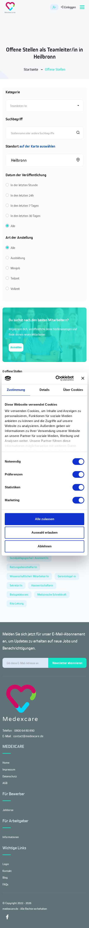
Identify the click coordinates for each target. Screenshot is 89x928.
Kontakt (7, 871)
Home (5, 762)
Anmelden (16, 347)
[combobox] (44, 106)
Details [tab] (45, 389)
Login (5, 864)
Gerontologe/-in (67, 576)
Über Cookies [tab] (73, 389)
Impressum (8, 769)
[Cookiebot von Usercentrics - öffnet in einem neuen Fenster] (56, 378)
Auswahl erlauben (44, 532)
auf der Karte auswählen (37, 146)
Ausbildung (18, 258)
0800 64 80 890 (24, 730)
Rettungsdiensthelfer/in (23, 567)
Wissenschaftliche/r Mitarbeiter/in (29, 576)
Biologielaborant (19, 594)
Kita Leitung (17, 603)
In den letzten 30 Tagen (25, 216)
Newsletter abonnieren (67, 663)
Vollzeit (15, 289)
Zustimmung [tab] (16, 389)
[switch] (78, 474)
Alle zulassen (44, 519)
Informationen (10, 837)
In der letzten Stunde (24, 185)
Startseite (31, 69)
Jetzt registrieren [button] (54, 7)
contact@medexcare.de (28, 736)
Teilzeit (15, 278)
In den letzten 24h (22, 195)
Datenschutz (9, 776)
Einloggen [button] (70, 7)
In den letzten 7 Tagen (25, 206)
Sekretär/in (16, 585)
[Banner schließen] (82, 378)
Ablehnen (45, 546)
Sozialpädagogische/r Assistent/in (29, 558)
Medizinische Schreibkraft (51, 594)
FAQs (5, 884)
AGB (4, 783)
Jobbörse (7, 810)
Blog (5, 877)
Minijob (15, 268)
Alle (13, 226)
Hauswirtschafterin (42, 585)
